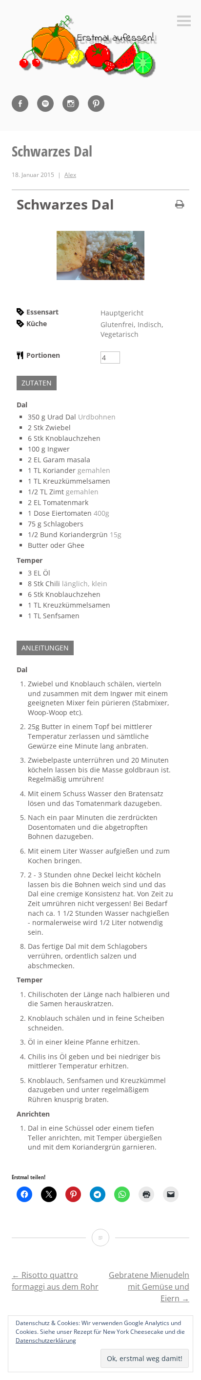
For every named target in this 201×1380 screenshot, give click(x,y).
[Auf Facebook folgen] (20, 103)
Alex (70, 175)
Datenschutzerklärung (46, 1340)
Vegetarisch (119, 334)
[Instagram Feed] (70, 103)
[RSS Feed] (45, 103)
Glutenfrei (117, 324)
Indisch (149, 324)
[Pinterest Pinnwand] (96, 103)
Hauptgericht (121, 312)
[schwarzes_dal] (100, 277)
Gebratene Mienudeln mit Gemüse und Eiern (149, 1287)
